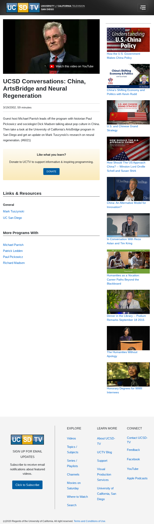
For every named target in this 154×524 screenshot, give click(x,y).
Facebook (133, 459)
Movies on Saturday (74, 485)
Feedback (133, 449)
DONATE (51, 171)
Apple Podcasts (137, 478)
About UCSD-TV (106, 441)
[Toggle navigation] (142, 7)
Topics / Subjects (72, 449)
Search (71, 505)
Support (102, 460)
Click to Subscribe (27, 485)
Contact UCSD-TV (137, 440)
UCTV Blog (104, 452)
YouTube (132, 468)
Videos (71, 438)
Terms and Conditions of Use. (90, 521)
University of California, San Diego (106, 494)
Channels (73, 474)
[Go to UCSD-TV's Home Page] (46, 8)
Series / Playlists (72, 463)
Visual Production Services (104, 474)
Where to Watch (77, 496)
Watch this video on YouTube (71, 67)
